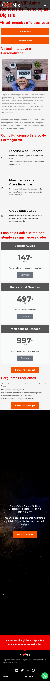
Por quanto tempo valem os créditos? (17, 396)
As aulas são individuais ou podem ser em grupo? (22, 393)
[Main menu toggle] (45, 5)
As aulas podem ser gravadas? (14, 390)
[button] (44, 675)
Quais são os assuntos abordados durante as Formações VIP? (25, 385)
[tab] (25, 385)
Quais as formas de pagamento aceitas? (18, 398)
